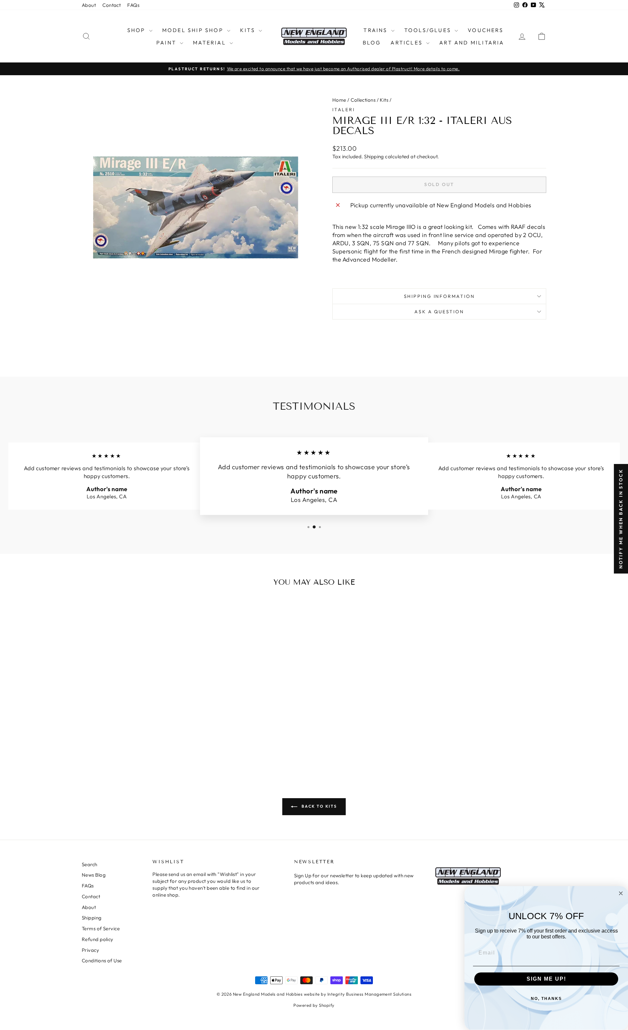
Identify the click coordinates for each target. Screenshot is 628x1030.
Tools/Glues (428, 30)
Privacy (90, 950)
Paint (167, 42)
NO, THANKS (546, 998)
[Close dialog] (621, 893)
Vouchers (485, 30)
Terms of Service (101, 928)
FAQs (133, 5)
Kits (248, 30)
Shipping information (439, 296)
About (89, 5)
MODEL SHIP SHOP (193, 30)
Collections (363, 100)
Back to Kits (318, 806)
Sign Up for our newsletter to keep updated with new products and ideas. (354, 878)
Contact (111, 5)
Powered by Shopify (313, 1005)
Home (339, 100)
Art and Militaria (471, 42)
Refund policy (97, 939)
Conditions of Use (102, 960)
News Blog (94, 875)
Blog (372, 42)
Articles (408, 42)
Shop (137, 30)
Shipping (374, 156)
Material (210, 42)
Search (89, 864)
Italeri (343, 109)
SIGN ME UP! (546, 979)
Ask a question (439, 312)
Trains (376, 30)
